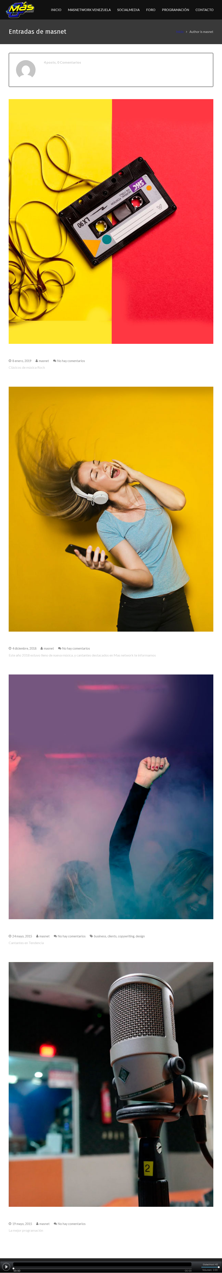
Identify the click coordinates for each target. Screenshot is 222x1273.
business (100, 936)
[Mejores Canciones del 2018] (111, 509)
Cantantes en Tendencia (37, 927)
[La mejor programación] (111, 1084)
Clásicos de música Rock (37, 351)
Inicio (180, 32)
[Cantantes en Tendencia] (111, 796)
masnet (44, 361)
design (140, 936)
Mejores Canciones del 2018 (41, 639)
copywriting (126, 936)
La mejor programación (36, 1214)
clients (112, 936)
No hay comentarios (71, 361)
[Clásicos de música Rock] (111, 221)
